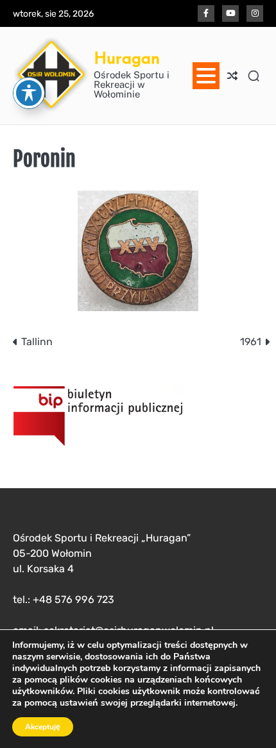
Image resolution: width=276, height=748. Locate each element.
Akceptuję (42, 727)
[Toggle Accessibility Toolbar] (28, 93)
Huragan (127, 58)
